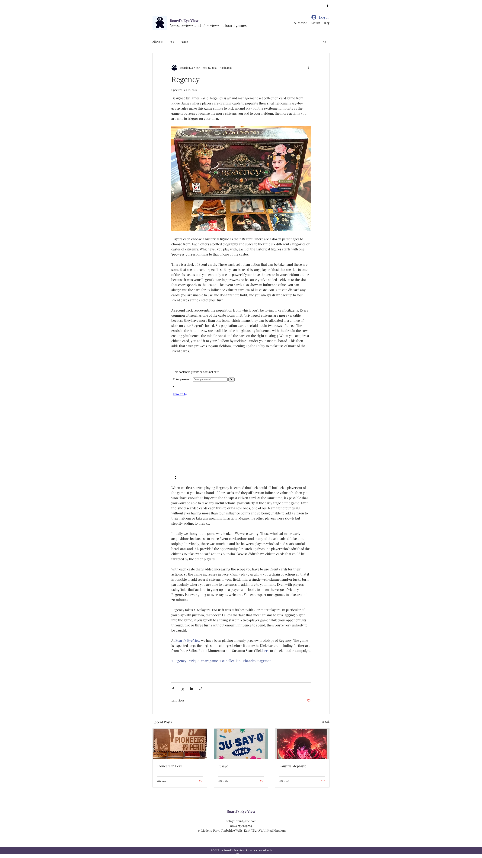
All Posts (157, 41)
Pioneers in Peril (169, 766)
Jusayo (223, 766)
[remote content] (241, 419)
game (185, 41)
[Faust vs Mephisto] (302, 744)
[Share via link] (201, 689)
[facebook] (327, 6)
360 (172, 41)
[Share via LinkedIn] (191, 689)
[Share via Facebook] (173, 689)
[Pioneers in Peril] (180, 744)
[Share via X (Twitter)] (182, 689)
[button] (324, 41)
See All (325, 721)
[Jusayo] (241, 744)
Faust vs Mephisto (292, 766)
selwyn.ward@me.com (241, 821)
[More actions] (308, 67)
